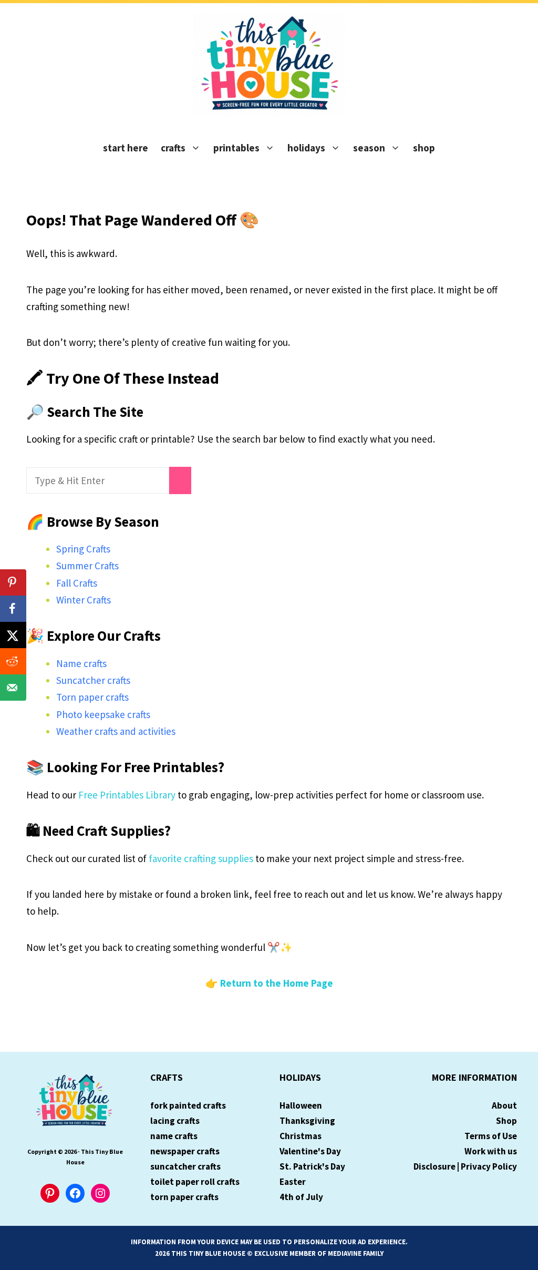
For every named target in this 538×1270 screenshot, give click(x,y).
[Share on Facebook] (13, 609)
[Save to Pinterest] (13, 582)
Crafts (173, 147)
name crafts (174, 1136)
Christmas (301, 1136)
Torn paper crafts (92, 697)
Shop (424, 147)
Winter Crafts (83, 599)
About (504, 1105)
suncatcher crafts (185, 1166)
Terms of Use (490, 1136)
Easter (293, 1181)
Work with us (490, 1151)
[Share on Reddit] (13, 661)
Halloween (301, 1105)
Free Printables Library (126, 794)
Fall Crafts (76, 583)
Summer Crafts (87, 565)
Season (369, 147)
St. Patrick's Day (312, 1166)
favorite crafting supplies (201, 858)
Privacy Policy (489, 1166)
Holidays (306, 147)
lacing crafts (175, 1120)
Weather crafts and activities (115, 731)
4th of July (301, 1197)
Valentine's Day (310, 1151)
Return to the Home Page (276, 983)
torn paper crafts (184, 1197)
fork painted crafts (188, 1105)
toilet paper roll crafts (195, 1181)
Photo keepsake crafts (103, 714)
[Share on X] (13, 635)
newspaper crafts (185, 1151)
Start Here (125, 147)
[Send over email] (13, 687)
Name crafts (81, 663)
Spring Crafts (83, 548)
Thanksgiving (307, 1120)
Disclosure (434, 1166)
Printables (236, 147)
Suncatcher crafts (93, 680)
